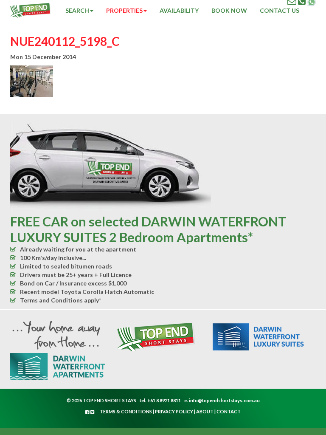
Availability (179, 10)
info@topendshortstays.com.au (224, 400)
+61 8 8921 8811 (164, 400)
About (205, 411)
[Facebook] (87, 412)
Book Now (229, 10)
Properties (124, 10)
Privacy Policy (174, 411)
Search (77, 10)
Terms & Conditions (126, 411)
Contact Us (279, 10)
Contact (228, 411)
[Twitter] (92, 412)
